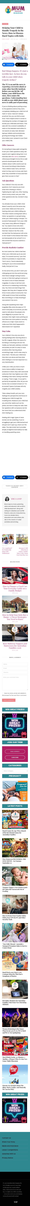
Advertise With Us (9, 1154)
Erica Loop (5, 39)
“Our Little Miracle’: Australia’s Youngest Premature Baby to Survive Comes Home (14, 946)
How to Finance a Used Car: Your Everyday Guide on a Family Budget (15, 588)
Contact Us (6, 1138)
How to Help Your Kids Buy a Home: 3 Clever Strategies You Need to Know (15, 617)
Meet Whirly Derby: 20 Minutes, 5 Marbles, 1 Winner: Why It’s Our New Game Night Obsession (14, 1059)
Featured (5, 24)
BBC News (15, 157)
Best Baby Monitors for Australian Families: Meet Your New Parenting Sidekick (14, 1002)
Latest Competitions (10, 1150)
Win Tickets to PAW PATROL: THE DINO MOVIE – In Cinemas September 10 (14, 861)
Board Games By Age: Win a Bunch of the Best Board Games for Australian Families (14, 833)
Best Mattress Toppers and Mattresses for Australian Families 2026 (15, 645)
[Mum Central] (15, 10)
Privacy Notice (7, 1158)
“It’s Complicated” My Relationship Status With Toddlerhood (7, 550)
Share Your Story (8, 1142)
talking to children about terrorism (15, 486)
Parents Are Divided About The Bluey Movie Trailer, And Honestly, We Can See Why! (14, 1087)
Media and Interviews (10, 1146)
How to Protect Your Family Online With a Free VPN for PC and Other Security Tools (14, 918)
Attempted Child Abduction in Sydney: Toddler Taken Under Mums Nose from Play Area (22, 551)
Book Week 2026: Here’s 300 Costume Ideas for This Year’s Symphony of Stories (12, 974)
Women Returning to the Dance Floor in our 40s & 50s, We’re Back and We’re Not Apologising (14, 1031)
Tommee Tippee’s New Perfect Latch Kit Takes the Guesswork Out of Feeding (14, 889)
